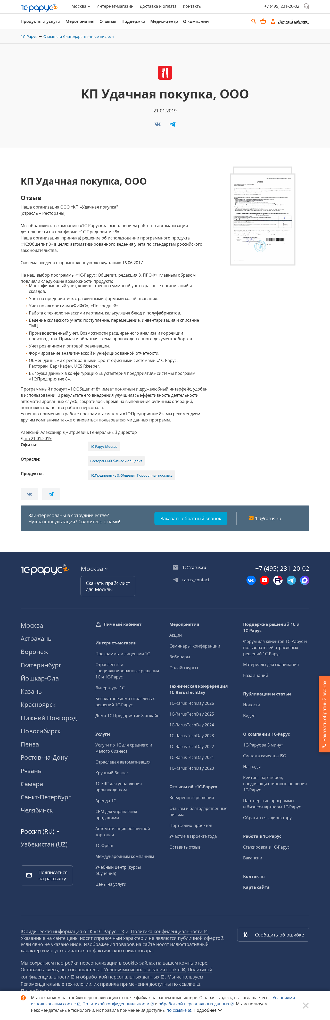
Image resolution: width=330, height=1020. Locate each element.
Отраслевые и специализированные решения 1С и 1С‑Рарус (127, 671)
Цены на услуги (110, 884)
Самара (32, 783)
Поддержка (133, 21)
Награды (252, 766)
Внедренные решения (191, 797)
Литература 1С (110, 688)
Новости (251, 705)
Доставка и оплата (158, 6)
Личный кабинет (123, 624)
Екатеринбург (41, 665)
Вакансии (252, 858)
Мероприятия (79, 21)
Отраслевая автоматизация (123, 762)
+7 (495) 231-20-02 (281, 6)
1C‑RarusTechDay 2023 (191, 736)
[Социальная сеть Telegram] (291, 580)
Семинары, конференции (194, 646)
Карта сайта (256, 887)
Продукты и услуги (40, 21)
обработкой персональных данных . (197, 1004)
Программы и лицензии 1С (122, 654)
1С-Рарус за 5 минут (263, 745)
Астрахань (36, 638)
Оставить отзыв (185, 847)
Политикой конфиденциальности (116, 1004)
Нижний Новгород (49, 718)
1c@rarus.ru (268, 518)
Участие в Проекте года (193, 836)
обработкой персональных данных (120, 977)
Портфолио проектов (190, 825)
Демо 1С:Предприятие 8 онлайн (127, 715)
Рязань (31, 770)
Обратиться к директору (267, 817)
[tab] (40, 21)
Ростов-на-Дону (44, 757)
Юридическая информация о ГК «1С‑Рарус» (70, 931)
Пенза (30, 744)
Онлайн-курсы (183, 667)
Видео (249, 715)
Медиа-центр (164, 21)
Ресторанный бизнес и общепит (116, 461)
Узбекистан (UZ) (44, 844)
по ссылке (184, 984)
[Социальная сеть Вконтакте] (251, 580)
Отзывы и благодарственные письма (78, 36)
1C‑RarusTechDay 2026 (191, 703)
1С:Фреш (104, 845)
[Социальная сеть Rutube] (278, 580)
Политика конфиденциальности (167, 931)
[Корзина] (263, 21)
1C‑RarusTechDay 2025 (191, 714)
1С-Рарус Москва (103, 446)
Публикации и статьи (267, 694)
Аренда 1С (105, 800)
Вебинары (179, 657)
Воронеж (34, 651)
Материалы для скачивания (271, 664)
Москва (32, 625)
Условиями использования (145, 969)
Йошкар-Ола (40, 678)
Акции (175, 635)
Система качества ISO (264, 756)
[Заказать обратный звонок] (306, 6)
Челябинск (37, 810)
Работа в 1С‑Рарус (262, 836)
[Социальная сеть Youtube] (264, 580)
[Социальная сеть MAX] (304, 580)
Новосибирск (41, 731)
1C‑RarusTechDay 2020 (191, 768)
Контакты (192, 6)
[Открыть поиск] (254, 21)
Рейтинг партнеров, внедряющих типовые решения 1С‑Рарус (275, 784)
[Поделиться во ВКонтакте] (158, 126)
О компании (196, 21)
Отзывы (108, 21)
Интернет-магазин (115, 6)
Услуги (102, 734)
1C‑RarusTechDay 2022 (191, 746)
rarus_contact (195, 580)
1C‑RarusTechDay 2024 (191, 725)
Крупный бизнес (112, 773)
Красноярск (38, 704)
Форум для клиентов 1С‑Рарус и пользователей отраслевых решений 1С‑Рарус (275, 647)
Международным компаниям (124, 856)
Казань (31, 691)
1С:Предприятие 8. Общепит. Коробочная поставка (131, 475)
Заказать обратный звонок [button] (191, 518)
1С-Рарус (29, 36)
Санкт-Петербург (46, 797)
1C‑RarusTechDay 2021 (191, 757)
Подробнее (205, 1010)
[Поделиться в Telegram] (172, 126)
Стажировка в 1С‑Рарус (266, 847)
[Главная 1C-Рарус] (40, 8)
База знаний (255, 675)
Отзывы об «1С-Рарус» (193, 787)
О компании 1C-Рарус (266, 734)
